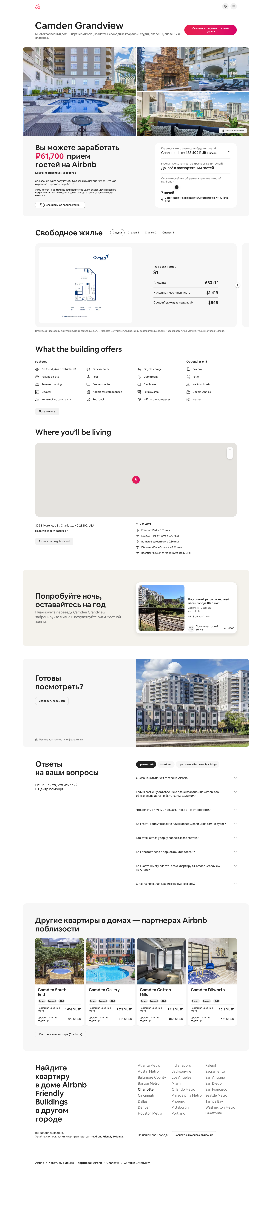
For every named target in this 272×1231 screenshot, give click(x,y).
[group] (196, 175)
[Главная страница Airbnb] (37, 6)
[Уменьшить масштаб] (230, 456)
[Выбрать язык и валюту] (225, 6)
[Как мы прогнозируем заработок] (191, 302)
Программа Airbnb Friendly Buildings (197, 764)
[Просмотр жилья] (59, 982)
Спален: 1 (133, 232)
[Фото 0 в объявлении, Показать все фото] (79, 91)
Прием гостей (146, 764)
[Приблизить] (230, 450)
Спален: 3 (168, 232)
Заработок (166, 764)
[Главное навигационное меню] (233, 6)
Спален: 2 (150, 232)
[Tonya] (191, 628)
